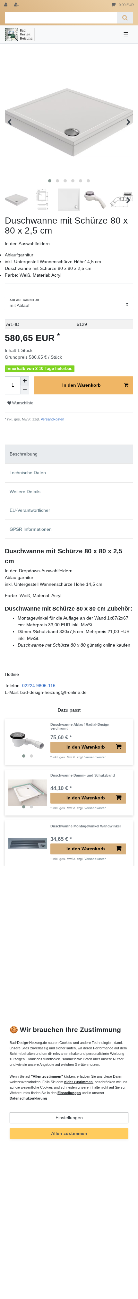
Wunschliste (22, 403)
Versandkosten (52, 419)
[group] (27, 742)
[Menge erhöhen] (24, 380)
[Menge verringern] (24, 389)
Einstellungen (69, 1117)
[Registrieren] (17, 5)
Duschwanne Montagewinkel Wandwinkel (85, 826)
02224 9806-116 (39, 685)
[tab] (69, 454)
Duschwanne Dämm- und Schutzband (82, 775)
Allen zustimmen (69, 1133)
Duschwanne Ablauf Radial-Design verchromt (79, 726)
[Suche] (125, 17)
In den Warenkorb (81, 385)
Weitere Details (25, 491)
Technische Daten (28, 472)
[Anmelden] (6, 5)
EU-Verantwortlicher (30, 510)
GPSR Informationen (31, 529)
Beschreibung (24, 453)
